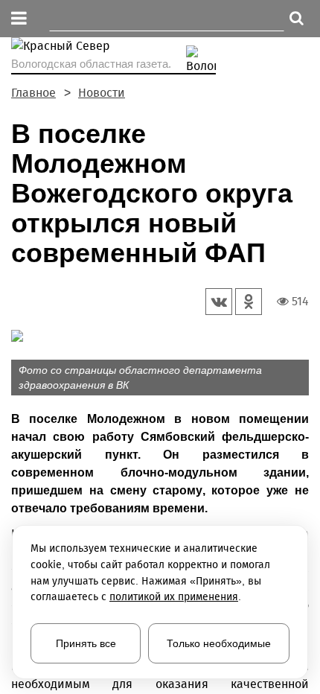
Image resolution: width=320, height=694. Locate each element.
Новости (101, 93)
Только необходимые (219, 643)
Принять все (86, 643)
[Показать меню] (19, 19)
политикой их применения (173, 596)
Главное (33, 93)
